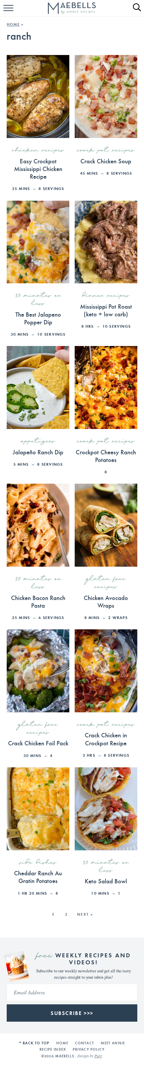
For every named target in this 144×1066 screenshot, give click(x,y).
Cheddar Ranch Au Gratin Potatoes (38, 876)
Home (13, 24)
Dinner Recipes (106, 296)
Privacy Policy (88, 1049)
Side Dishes (38, 863)
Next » (85, 914)
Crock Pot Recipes (106, 150)
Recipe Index (53, 1049)
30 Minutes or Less (38, 300)
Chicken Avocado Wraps (106, 601)
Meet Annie (113, 1043)
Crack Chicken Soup (105, 160)
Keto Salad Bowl (106, 880)
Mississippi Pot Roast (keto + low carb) (106, 310)
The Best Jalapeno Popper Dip (38, 318)
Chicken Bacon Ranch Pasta (38, 601)
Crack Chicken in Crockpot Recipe (106, 738)
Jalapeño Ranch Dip (38, 451)
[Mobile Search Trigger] (134, 11)
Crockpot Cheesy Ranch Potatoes (106, 455)
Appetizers (38, 441)
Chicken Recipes (38, 150)
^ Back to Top (34, 1043)
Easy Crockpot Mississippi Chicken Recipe (38, 168)
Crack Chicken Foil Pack (38, 742)
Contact (84, 1043)
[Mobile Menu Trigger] (9, 11)
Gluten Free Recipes (106, 583)
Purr (98, 1055)
